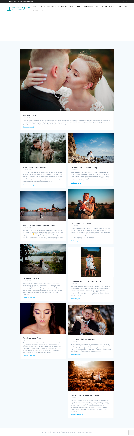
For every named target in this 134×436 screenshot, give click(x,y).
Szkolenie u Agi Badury (33, 338)
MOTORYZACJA (88, 6)
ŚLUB (34, 6)
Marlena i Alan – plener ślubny (84, 167)
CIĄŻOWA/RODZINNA (53, 6)
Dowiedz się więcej (28, 127)
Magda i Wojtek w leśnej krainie (85, 395)
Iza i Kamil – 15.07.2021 (81, 223)
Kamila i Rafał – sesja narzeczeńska (86, 281)
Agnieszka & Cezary (32, 278)
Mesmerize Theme (86, 432)
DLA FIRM (64, 6)
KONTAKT (119, 6)
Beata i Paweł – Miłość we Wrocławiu (39, 225)
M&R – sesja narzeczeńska (34, 167)
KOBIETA (42, 6)
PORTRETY (79, 6)
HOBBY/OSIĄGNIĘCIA (101, 6)
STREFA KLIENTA (38, 10)
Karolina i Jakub (30, 115)
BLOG (125, 6)
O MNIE (111, 6)
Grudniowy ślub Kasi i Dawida (84, 339)
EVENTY (71, 6)
